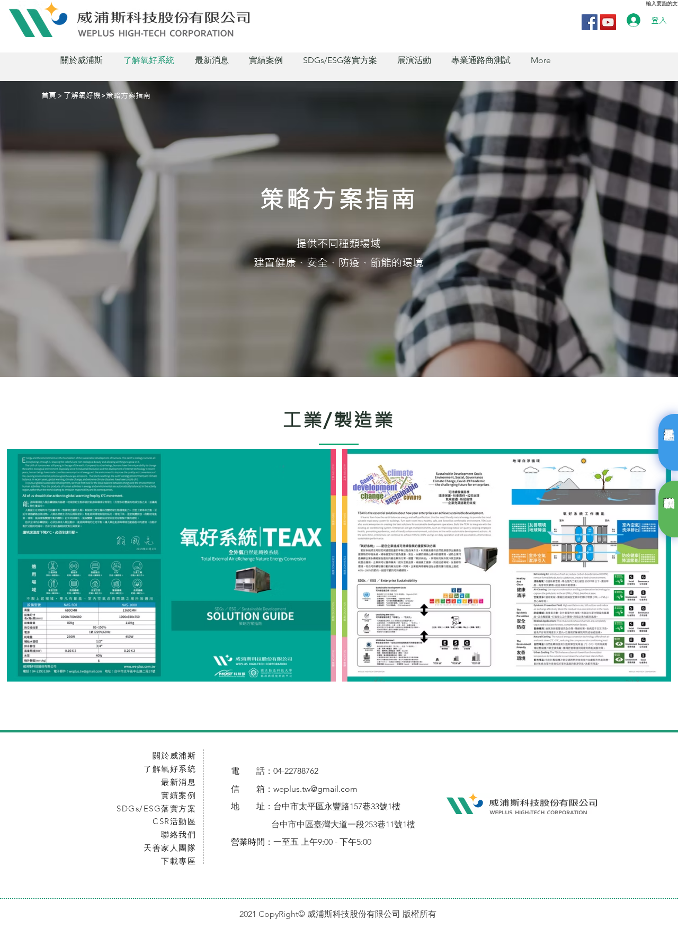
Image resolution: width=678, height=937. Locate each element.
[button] (81, 60)
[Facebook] (589, 22)
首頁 (48, 95)
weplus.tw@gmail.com (315, 789)
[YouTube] (608, 22)
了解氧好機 (82, 95)
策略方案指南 (128, 95)
